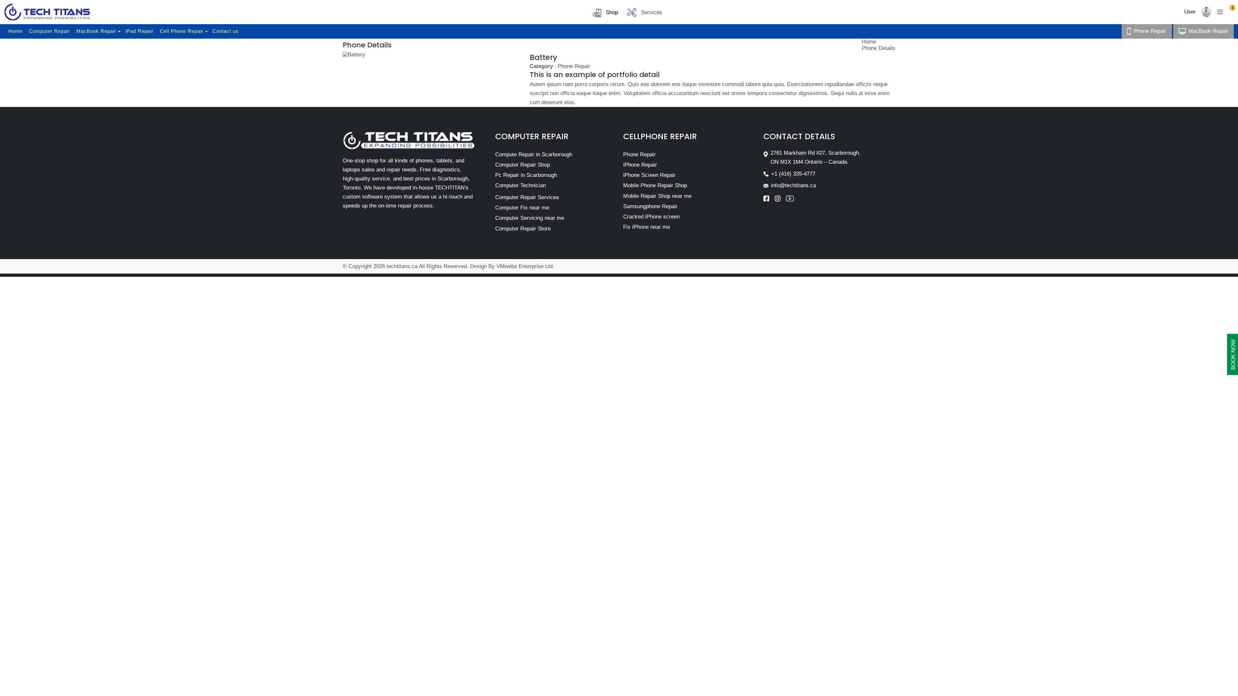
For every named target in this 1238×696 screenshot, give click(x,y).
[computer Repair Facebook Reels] (769, 198)
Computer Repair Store (523, 229)
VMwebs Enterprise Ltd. (525, 266)
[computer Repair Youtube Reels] (790, 198)
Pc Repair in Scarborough (526, 175)
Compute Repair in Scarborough (533, 154)
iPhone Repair (640, 165)
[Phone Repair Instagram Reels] (780, 198)
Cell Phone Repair (181, 31)
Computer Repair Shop (522, 165)
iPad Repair (139, 31)
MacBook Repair (96, 31)
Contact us (225, 31)
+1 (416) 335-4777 (793, 174)
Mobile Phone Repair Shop (655, 185)
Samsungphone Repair (650, 206)
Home (15, 31)
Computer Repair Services (527, 197)
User (1190, 12)
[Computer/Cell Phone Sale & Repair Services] (47, 12)
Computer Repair (49, 31)
